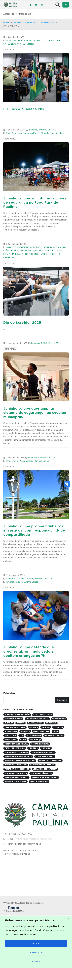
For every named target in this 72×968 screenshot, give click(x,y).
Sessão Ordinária (40, 744)
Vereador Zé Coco (39, 781)
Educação (51, 723)
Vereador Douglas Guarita (18, 756)
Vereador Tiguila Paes (15, 781)
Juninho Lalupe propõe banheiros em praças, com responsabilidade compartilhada (34, 530)
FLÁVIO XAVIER (10, 251)
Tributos (33, 748)
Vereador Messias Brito (16, 777)
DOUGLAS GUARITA (15, 40)
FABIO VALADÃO (58, 247)
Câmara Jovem (35, 723)
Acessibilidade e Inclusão (17, 714)
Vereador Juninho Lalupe (52, 133)
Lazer (19, 133)
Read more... (10, 50)
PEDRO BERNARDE (38, 254)
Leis (21, 735)
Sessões (30, 44)
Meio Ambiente (34, 735)
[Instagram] (41, 4)
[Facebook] (30, 4)
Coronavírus (59, 718)
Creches (10, 582)
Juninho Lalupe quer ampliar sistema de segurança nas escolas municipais (34, 412)
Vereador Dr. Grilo (44, 756)
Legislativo (10, 735)
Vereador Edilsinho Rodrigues (20, 760)
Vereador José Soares (16, 773)
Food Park (11, 133)
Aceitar (36, 943)
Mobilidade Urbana (53, 735)
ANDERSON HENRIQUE (17, 247)
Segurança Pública (31, 133)
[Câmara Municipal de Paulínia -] (10, 4)
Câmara (20, 723)
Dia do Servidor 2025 (22, 322)
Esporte (46, 727)
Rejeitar (36, 961)
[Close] (68, 918)
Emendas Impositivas (15, 727)
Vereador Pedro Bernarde (45, 777)
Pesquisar (9, 693)
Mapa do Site (25, 14)
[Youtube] (36, 4)
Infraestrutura (12, 461)
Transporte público (15, 748)
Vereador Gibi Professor (17, 769)
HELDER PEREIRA (44, 251)
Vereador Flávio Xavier (50, 760)
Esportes (58, 727)
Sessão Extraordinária (16, 744)
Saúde (23, 739)
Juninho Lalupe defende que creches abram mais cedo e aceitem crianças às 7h (28, 651)
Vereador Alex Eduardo (16, 752)
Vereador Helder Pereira (45, 769)
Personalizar (36, 952)
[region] (36, 941)
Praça (22, 461)
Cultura (9, 723)
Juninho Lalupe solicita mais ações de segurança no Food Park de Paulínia (34, 202)
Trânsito (46, 748)
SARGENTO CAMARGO (14, 44)
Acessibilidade (10, 14)
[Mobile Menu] (65, 5)
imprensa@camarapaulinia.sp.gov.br (34, 839)
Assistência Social (42, 714)
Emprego (33, 727)
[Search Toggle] (57, 5)
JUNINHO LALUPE (51, 40)
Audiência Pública (13, 718)
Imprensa (33, 130)
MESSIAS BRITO (20, 254)
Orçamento (10, 739)
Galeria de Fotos (34, 40)
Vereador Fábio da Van (16, 765)
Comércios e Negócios (37, 718)
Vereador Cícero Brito (42, 752)
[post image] (36, 77)
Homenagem (11, 731)
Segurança (35, 739)
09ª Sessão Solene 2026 (25, 109)
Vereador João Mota (41, 773)
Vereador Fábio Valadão (42, 765)
